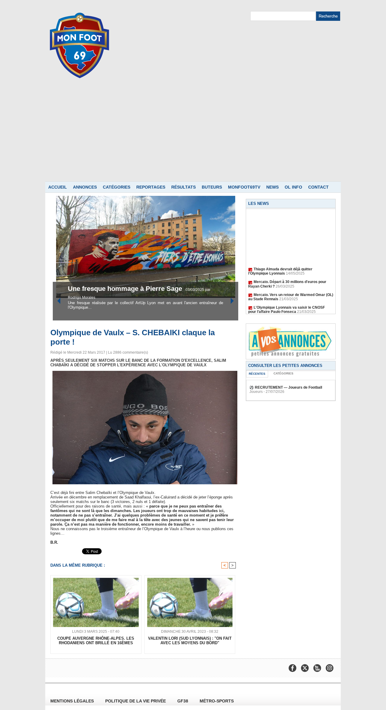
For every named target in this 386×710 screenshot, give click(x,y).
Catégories (116, 187)
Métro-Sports (217, 701)
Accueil (57, 187)
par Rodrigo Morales (170, 297)
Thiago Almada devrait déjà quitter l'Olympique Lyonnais (280, 266)
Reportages (150, 187)
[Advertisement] (193, 136)
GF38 (183, 701)
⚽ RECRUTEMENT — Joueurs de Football (285, 387)
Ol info (293, 187)
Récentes (257, 373)
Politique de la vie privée (136, 701)
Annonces (85, 187)
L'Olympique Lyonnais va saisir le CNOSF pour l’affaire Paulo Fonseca (286, 304)
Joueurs (256, 392)
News (272, 187)
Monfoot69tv (244, 187)
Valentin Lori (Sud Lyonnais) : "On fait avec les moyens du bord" (190, 640)
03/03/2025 (143, 297)
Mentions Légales (72, 701)
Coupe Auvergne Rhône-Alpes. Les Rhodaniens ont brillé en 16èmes (95, 640)
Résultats (183, 187)
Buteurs (212, 187)
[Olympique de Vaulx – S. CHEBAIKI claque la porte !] (144, 372)
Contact (318, 187)
